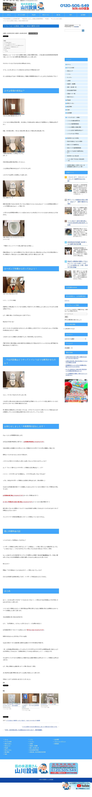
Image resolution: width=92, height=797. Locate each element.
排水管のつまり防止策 (73, 155)
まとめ (5, 49)
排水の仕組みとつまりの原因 (74, 141)
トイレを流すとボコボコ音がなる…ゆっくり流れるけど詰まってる (39, 726)
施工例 (58, 14)
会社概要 (83, 14)
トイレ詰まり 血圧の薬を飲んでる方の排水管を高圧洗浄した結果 (78, 223)
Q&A (70, 14)
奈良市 (15, 720)
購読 (66, 316)
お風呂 (69, 80)
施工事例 (69, 106)
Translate (76, 26)
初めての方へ (8, 743)
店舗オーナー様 (71, 93)
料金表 (33, 14)
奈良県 (38, 720)
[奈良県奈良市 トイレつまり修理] (49, 698)
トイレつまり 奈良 (33, 33)
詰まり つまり (26, 720)
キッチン (69, 77)
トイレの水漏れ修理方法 (73, 120)
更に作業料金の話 (7, 48)
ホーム (9, 14)
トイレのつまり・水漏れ (73, 117)
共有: (7, 51)
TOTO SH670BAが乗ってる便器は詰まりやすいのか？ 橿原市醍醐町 (23, 730)
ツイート (67, 300)
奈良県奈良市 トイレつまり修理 (48, 704)
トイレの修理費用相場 (73, 123)
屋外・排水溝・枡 (71, 87)
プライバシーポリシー (60, 741)
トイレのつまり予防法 (73, 133)
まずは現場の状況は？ (8, 42)
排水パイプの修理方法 (73, 144)
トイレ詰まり (9, 720)
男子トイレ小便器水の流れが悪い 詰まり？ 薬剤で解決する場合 (78, 201)
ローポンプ (33, 720)
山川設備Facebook (71, 287)
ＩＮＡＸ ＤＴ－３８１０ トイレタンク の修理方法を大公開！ (77, 179)
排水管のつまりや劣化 (73, 138)
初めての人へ (70, 96)
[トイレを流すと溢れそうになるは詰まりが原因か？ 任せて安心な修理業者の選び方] (30, 698)
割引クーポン (46, 14)
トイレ (19, 720)
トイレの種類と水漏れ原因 (74, 127)
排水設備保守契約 (71, 90)
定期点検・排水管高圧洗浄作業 (37, 752)
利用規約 (56, 743)
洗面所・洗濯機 (71, 84)
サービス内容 (21, 14)
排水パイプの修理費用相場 (74, 147)
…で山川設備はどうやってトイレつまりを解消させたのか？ (14, 45)
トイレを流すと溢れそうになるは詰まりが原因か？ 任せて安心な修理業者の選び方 (30, 706)
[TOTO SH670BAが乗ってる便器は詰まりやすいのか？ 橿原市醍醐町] (11, 698)
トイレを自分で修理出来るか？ (75, 130)
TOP (12, 18)
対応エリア (70, 71)
